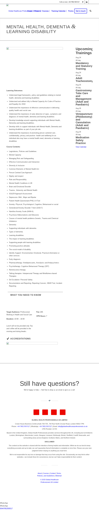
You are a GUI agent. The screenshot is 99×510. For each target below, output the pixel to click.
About (40, 473)
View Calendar (81, 147)
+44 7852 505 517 (23, 426)
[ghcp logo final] (23, 11)
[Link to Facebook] (83, 2)
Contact (52, 473)
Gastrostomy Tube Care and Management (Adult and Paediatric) (84, 97)
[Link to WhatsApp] (91, 2)
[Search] (90, 11)
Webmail (58, 476)
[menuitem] (29, 11)
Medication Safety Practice (82, 140)
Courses (46, 473)
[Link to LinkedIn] (87, 2)
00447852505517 (6, 508)
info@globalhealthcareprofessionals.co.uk (72, 426)
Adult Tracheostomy (84, 79)
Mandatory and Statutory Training (84, 66)
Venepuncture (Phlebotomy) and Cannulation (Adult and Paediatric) (84, 120)
